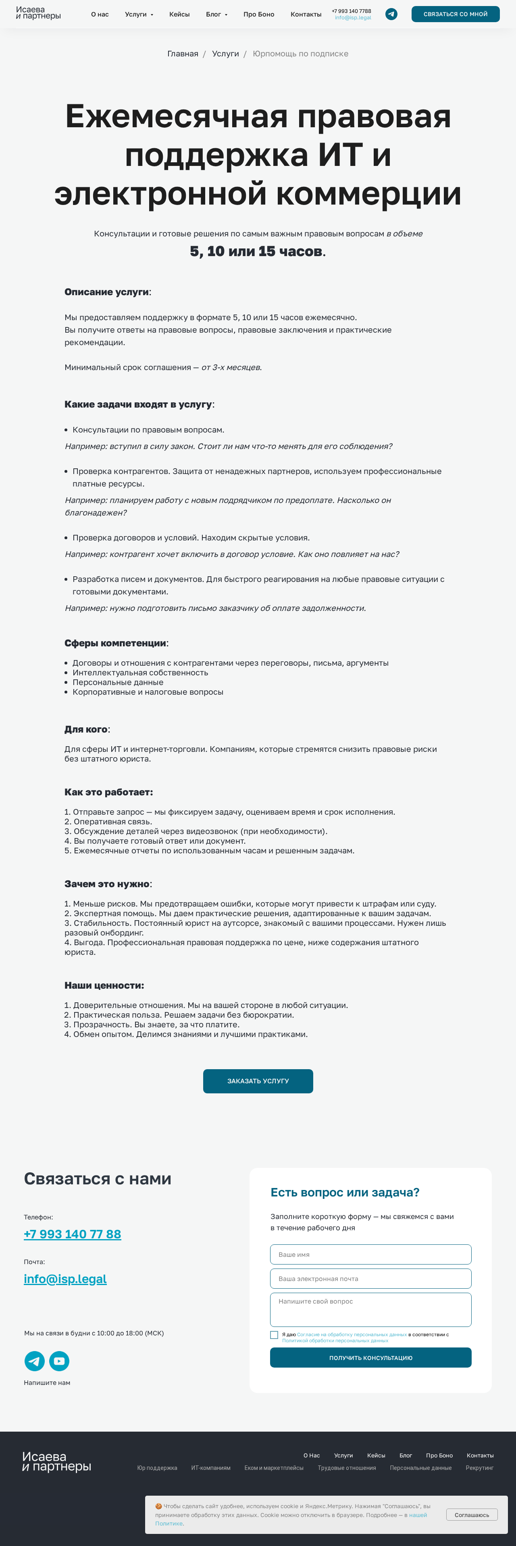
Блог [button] (214, 14)
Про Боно (259, 14)
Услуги (225, 53)
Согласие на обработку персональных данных (352, 1334)
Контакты (306, 14)
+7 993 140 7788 (351, 11)
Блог (405, 1455)
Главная (182, 53)
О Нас (312, 1455)
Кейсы (179, 14)
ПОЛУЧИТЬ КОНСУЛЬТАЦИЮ (370, 1357)
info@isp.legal (353, 17)
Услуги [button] (136, 14)
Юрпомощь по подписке (301, 53)
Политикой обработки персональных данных (335, 1340)
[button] (456, 14)
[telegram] (391, 14)
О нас (100, 14)
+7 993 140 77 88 (72, 1234)
